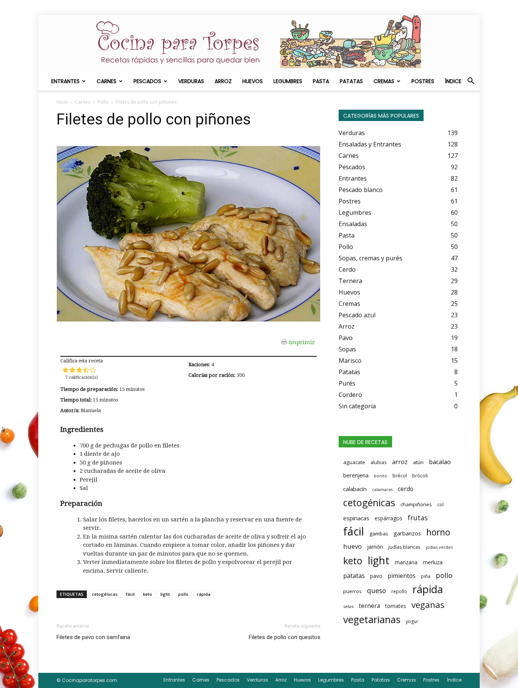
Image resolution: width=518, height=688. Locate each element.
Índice (453, 81)
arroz (400, 462)
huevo (352, 546)
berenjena (356, 475)
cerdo (405, 489)
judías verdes (439, 547)
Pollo (102, 102)
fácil (130, 594)
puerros (352, 591)
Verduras (191, 81)
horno (438, 532)
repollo (399, 591)
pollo (183, 594)
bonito (380, 476)
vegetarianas (371, 619)
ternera (369, 606)
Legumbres (287, 81)
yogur (412, 621)
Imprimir (302, 342)
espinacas (356, 518)
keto (147, 594)
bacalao (440, 462)
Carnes (106, 81)
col (440, 504)
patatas (354, 575)
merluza (433, 562)
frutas (418, 517)
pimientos (402, 575)
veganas (427, 604)
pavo (376, 575)
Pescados (147, 81)
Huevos (252, 81)
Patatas (351, 81)
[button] (470, 81)
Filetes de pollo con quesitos (284, 637)
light (165, 594)
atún (418, 462)
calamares (382, 489)
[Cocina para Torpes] (259, 43)
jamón (375, 546)
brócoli (420, 475)
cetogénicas (105, 594)
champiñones (416, 504)
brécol (399, 475)
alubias (378, 462)
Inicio (62, 102)
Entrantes (65, 81)
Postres (422, 81)
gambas (378, 533)
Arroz (223, 81)
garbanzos (407, 533)
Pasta (321, 81)
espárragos (388, 518)
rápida (203, 594)
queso (376, 590)
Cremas (384, 81)
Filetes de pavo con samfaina (93, 637)
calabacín (355, 489)
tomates (395, 605)
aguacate (354, 462)
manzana (406, 562)
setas (348, 606)
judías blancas (404, 546)
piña (425, 576)
